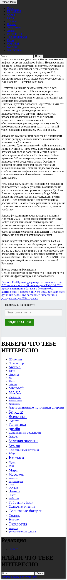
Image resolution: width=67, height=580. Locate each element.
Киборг (12, 453)
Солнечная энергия (22, 506)
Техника (12, 21)
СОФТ (11, 14)
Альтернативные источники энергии (36, 407)
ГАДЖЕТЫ (14, 11)
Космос (11, 24)
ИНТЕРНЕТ (14, 33)
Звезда (13, 436)
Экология (18, 524)
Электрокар (13, 528)
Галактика (17, 424)
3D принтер (16, 363)
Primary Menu (8, 2)
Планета (14, 491)
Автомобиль (14, 404)
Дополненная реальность (25, 432)
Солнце (14, 515)
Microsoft (16, 388)
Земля (14, 445)
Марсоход (16, 474)
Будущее (12, 46)
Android (15, 367)
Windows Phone (15, 401)
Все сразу (13, 8)
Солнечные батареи (25, 510)
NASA (15, 392)
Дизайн (11, 30)
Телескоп (14, 519)
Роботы (14, 498)
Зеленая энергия (23, 440)
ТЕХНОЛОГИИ (17, 37)
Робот (12, 494)
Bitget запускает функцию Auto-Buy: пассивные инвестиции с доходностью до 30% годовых (33, 295)
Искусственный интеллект (24, 449)
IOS (10, 378)
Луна (12, 462)
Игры (10, 40)
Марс (13, 470)
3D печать (16, 359)
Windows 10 (15, 397)
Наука (10, 17)
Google (14, 374)
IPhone (11, 381)
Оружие (13, 487)
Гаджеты (14, 420)
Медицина (13, 478)
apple (12, 370)
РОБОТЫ (13, 43)
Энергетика (14, 27)
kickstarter (13, 384)
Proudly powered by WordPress (19, 576)
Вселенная (18, 416)
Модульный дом (16, 482)
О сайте (13, 548)
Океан (11, 485)
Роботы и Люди (21, 502)
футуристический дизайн (22, 531)
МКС (12, 466)
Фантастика (14, 49)
